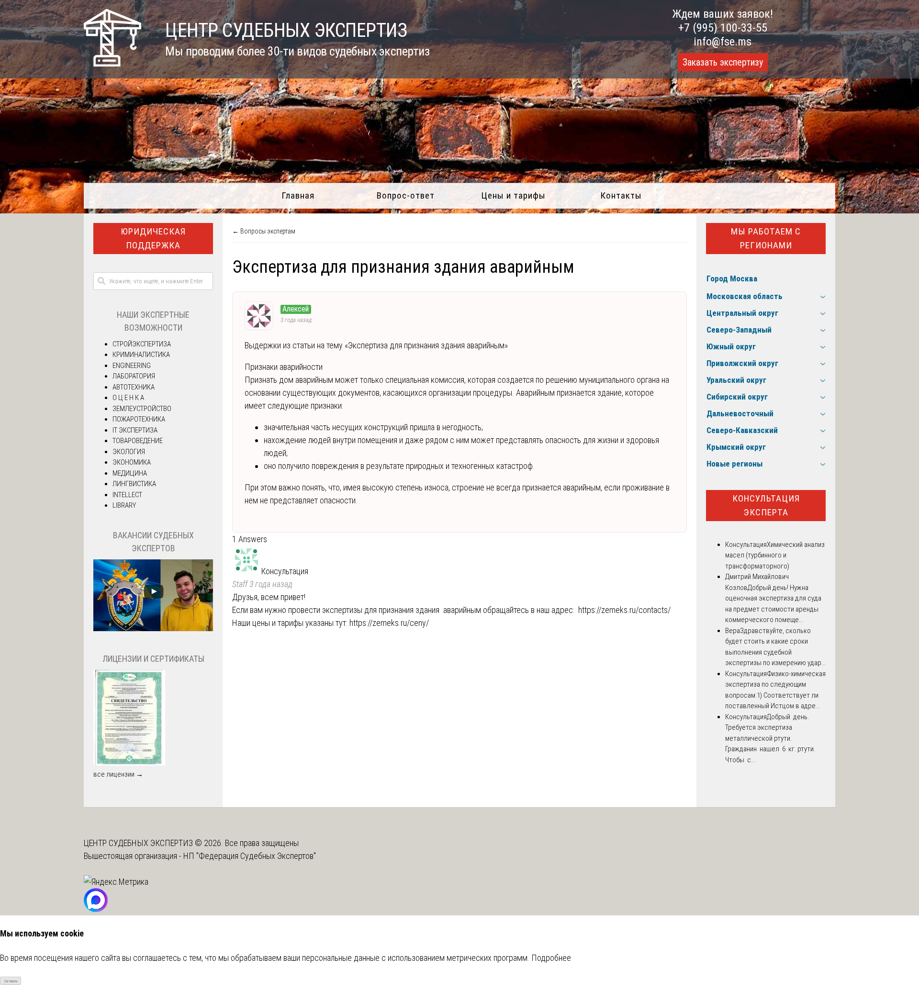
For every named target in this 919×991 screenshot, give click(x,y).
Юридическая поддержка (153, 238)
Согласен (10, 981)
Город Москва (731, 278)
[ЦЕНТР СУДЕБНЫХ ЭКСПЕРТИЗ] (112, 63)
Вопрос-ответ (406, 195)
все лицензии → (118, 774)
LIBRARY (124, 505)
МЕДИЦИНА (129, 473)
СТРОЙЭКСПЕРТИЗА (141, 344)
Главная (297, 195)
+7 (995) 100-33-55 (722, 27)
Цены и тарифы (513, 195)
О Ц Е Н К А (128, 397)
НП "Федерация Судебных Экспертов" (249, 856)
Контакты (621, 195)
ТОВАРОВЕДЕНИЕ (137, 440)
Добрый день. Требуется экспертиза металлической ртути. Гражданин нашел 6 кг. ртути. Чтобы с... (770, 738)
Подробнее (551, 958)
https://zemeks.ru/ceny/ (389, 623)
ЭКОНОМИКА (131, 462)
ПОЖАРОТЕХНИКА (138, 419)
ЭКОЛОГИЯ (128, 451)
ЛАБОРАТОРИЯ (133, 376)
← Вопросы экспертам (263, 231)
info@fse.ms (722, 41)
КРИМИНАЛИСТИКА (141, 354)
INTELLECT (127, 494)
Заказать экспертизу (723, 62)
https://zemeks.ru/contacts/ (624, 610)
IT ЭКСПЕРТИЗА (134, 430)
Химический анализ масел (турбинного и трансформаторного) (775, 555)
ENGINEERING (131, 365)
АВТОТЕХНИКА (133, 387)
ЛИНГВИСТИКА (134, 483)
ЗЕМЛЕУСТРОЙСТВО (141, 408)
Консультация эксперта (766, 505)
